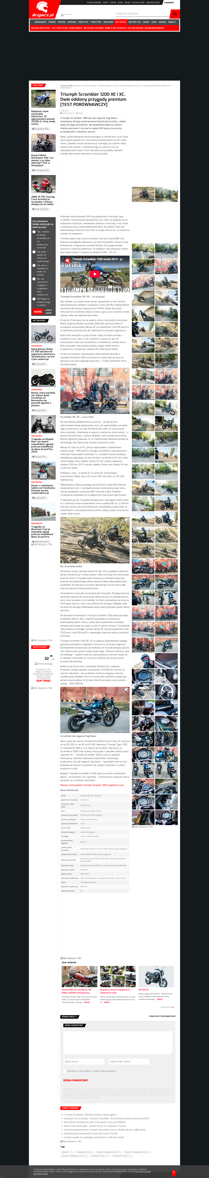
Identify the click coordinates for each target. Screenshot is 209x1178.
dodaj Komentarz (75, 1080)
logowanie (169, 3)
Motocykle (78, 86)
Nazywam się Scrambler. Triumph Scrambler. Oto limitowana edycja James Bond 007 (106, 1118)
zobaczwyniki (48, 311)
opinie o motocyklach (115, 28)
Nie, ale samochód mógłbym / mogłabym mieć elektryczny (42, 287)
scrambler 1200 (85, 1152)
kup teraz (43, 680)
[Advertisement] (95, 185)
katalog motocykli (40, 28)
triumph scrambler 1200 (109, 1152)
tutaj (71, 1171)
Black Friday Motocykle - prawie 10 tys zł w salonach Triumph (95, 1126)
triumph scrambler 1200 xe (74, 1156)
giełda (127, 3)
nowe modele (75, 28)
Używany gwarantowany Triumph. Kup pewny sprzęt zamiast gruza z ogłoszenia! (104, 1129)
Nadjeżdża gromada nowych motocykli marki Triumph (91, 1133)
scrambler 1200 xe (122, 1156)
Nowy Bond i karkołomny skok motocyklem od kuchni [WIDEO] (95, 1122)
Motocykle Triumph (90, 86)
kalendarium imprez (154, 28)
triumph (67, 1152)
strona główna (94, 3)
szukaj (175, 14)
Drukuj (80, 113)
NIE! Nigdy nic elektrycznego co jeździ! (43, 302)
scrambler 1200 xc (100, 1156)
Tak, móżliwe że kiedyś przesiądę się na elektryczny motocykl (43, 239)
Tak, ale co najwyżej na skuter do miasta (42, 270)
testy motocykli (59, 28)
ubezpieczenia (153, 3)
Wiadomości (36, 346)
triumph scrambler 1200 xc (137, 1152)
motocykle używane (94, 28)
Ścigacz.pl (42, 9)
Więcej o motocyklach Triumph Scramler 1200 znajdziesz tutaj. (92, 785)
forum (113, 3)
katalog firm (138, 3)
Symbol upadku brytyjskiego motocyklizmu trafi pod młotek (94, 1137)
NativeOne (118, 1007)
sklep (105, 3)
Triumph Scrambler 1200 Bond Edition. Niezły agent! (90, 1114)
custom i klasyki (135, 28)
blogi (120, 3)
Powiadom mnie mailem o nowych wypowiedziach (91, 1071)
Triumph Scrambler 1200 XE (108, 86)
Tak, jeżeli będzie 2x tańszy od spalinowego (43, 256)
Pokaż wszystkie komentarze (162, 1016)
